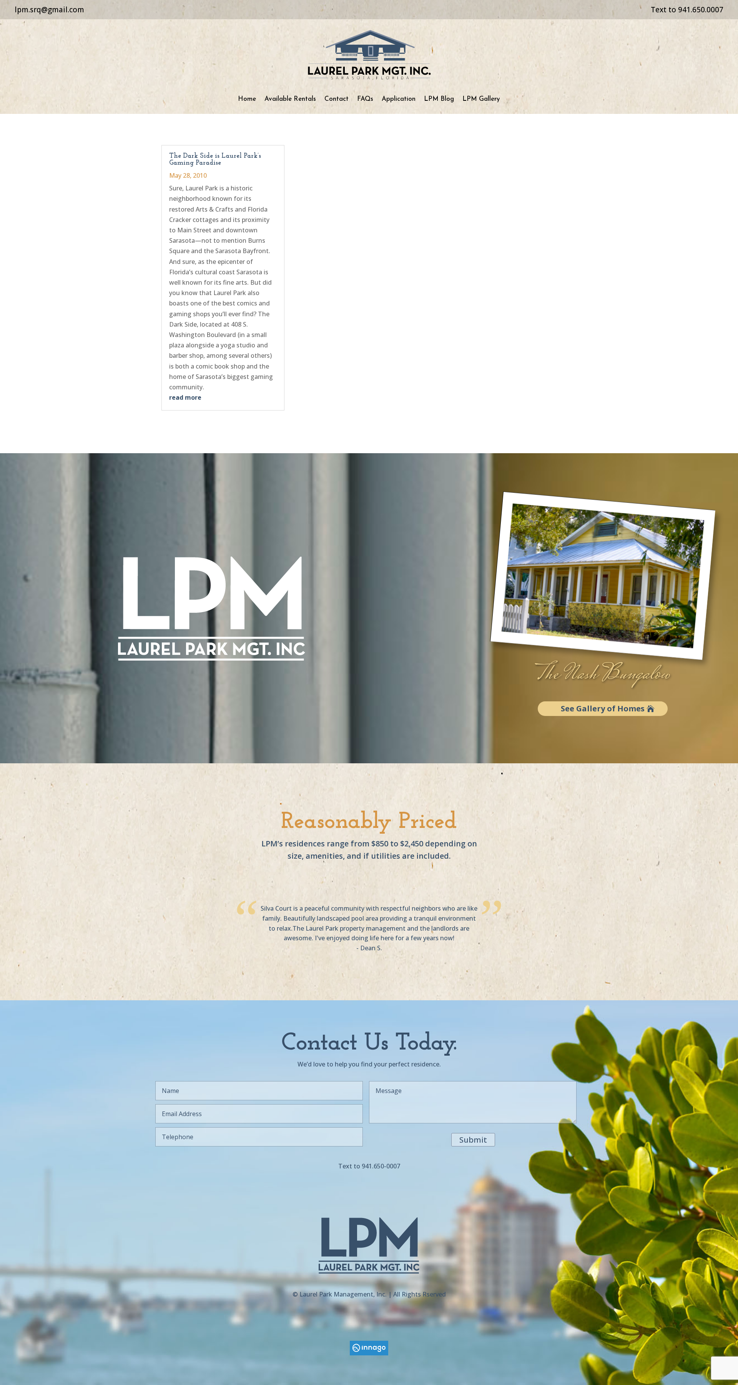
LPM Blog (439, 99)
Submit (473, 1140)
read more (185, 397)
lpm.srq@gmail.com (49, 10)
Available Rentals (290, 99)
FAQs (365, 99)
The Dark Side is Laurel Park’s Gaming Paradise (215, 160)
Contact (336, 99)
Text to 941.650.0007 (687, 10)
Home (247, 99)
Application (399, 99)
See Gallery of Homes (603, 708)
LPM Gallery (481, 99)
